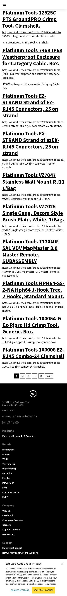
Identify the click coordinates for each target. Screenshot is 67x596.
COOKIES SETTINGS (20, 590)
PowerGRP (8, 482)
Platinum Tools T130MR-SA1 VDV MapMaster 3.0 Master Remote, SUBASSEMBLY (31, 251)
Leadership (8, 515)
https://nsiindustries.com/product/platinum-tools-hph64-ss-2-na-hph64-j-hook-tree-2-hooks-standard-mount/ (33, 306)
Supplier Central (11, 529)
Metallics (7, 473)
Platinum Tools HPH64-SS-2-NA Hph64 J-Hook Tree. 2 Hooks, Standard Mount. (33, 290)
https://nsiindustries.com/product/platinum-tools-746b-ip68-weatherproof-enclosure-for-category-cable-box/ (31, 73)
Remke (6, 478)
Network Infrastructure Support (20, 552)
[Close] (62, 563)
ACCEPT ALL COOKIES (43, 590)
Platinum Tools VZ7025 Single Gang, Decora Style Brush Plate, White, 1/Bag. (33, 213)
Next (49, 376)
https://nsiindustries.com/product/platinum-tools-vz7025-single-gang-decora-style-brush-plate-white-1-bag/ (32, 230)
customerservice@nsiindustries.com (19, 416)
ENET (5, 496)
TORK (5, 459)
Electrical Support (12, 547)
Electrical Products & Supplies (18, 436)
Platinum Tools (10, 492)
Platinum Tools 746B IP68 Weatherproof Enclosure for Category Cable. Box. (32, 57)
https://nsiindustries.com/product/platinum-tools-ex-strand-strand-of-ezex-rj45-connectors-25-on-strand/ (33, 163)
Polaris (6, 454)
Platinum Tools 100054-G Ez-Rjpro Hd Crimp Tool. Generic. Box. (31, 325)
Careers (6, 524)
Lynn (4, 487)
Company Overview (13, 520)
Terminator (8, 463)
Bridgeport (8, 449)
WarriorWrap (9, 468)
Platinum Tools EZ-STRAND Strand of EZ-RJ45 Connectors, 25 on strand (30, 105)
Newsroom (8, 534)
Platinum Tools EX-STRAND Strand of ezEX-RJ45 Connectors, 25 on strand (30, 143)
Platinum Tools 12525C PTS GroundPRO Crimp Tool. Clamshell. (29, 19)
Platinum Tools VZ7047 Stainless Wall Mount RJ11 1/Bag (33, 182)
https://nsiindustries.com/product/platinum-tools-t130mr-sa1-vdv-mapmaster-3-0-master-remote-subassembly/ (31, 271)
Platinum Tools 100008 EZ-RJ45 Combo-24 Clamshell (33, 353)
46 (41, 376)
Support (7, 542)
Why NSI (6, 510)
